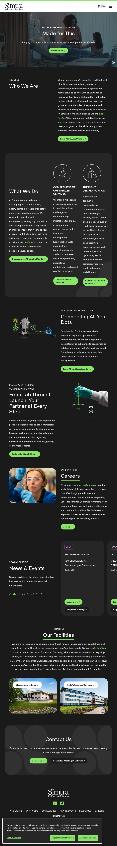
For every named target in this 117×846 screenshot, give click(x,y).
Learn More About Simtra (72, 139)
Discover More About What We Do (27, 259)
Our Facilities (49, 811)
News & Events (68, 811)
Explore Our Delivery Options (95, 281)
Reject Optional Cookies (63, 838)
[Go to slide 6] (37, 594)
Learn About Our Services (63, 280)
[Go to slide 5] (33, 594)
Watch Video (57, 50)
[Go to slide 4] (28, 594)
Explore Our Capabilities (23, 454)
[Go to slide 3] (23, 594)
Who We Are (16, 811)
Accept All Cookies (87, 838)
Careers (99, 811)
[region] (52, 831)
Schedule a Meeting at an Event (68, 761)
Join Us (66, 527)
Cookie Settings (14, 838)
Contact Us (37, 761)
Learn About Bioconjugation (76, 369)
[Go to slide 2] (19, 594)
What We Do (32, 811)
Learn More (72, 602)
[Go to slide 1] (14, 594)
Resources (85, 811)
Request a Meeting (76, 609)
